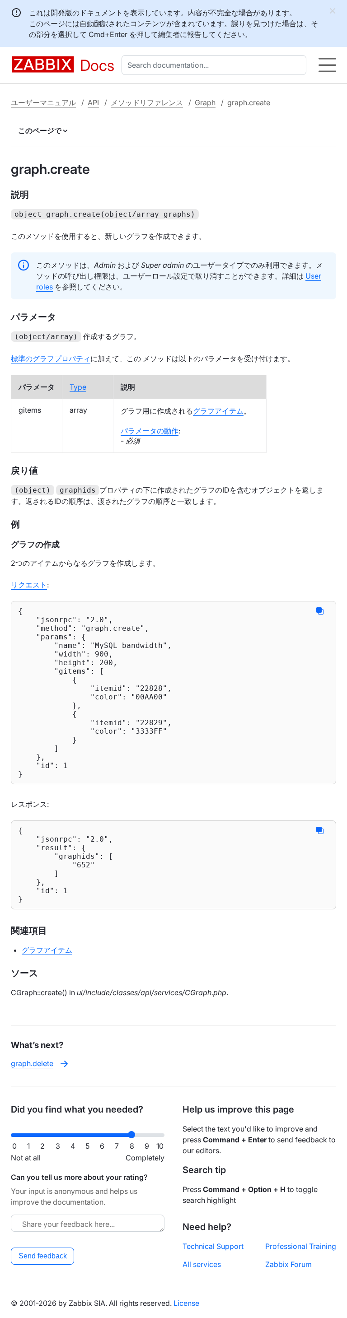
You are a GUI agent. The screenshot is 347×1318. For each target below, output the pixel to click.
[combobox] (216, 65)
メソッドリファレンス (147, 102)
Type (78, 386)
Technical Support (213, 1246)
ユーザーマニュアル (43, 102)
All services (202, 1264)
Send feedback (43, 1256)
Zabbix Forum (288, 1264)
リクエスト (29, 584)
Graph (205, 102)
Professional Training (300, 1246)
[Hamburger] (327, 65)
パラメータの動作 (149, 430)
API (93, 102)
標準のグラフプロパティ (50, 358)
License (186, 1303)
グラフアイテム (218, 410)
